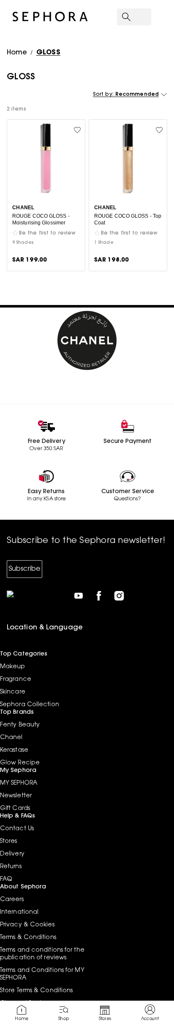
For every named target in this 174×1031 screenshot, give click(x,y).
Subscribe (24, 569)
